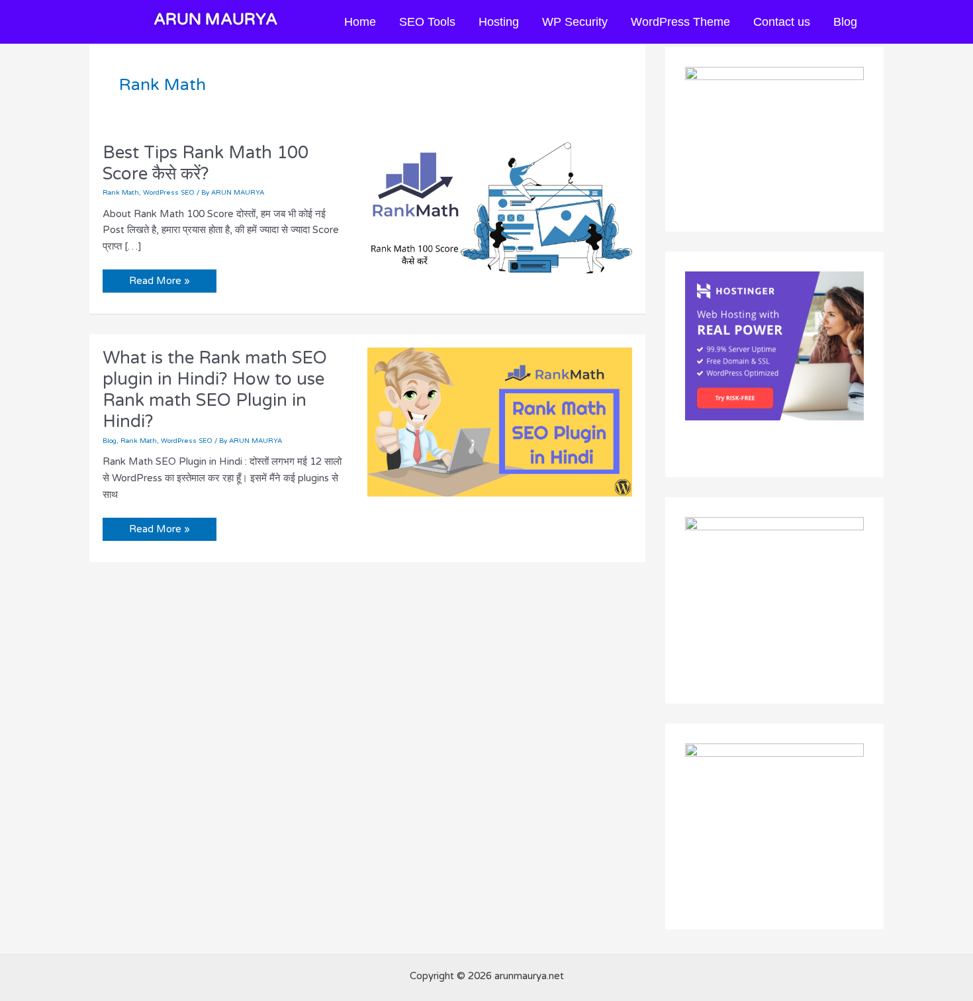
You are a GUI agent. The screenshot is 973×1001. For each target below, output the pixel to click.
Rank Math (121, 193)
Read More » (159, 278)
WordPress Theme (680, 21)
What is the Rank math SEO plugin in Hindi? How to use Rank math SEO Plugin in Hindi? (215, 390)
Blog (845, 21)
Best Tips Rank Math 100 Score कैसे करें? (205, 163)
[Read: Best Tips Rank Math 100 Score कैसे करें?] (499, 216)
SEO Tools (427, 21)
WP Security (575, 21)
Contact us (781, 21)
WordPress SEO (169, 193)
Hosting (499, 21)
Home (360, 21)
